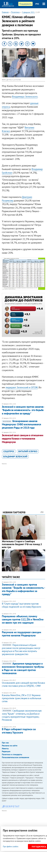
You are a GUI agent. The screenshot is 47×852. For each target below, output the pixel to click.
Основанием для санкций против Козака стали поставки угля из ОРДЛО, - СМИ (23, 684)
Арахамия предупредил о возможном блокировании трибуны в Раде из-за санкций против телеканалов (23, 668)
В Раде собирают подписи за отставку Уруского (19, 730)
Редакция (6, 751)
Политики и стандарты (12, 754)
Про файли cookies (10, 846)
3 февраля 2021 (28, 12)
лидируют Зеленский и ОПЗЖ (22, 387)
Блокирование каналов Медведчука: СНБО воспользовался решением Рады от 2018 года (21, 424)
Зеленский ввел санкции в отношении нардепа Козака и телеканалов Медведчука (22, 439)
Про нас (5, 742)
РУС (37, 4)
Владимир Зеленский (15, 456)
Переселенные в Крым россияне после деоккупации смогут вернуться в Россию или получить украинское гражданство (21, 649)
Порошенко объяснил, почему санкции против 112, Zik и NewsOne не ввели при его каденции (22, 619)
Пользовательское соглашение (15, 757)
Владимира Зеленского (25, 96)
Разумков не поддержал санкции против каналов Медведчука (21, 633)
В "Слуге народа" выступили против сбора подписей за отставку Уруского (21, 605)
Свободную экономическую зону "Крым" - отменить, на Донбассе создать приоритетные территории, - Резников (22, 715)
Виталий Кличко (27, 451)
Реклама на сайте (9, 745)
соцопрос (8, 451)
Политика (15, 12)
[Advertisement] (23, 483)
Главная (5, 12)
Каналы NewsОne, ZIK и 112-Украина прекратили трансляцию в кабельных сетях (21, 698)
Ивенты (5, 748)
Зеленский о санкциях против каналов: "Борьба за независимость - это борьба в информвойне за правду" (23, 410)
